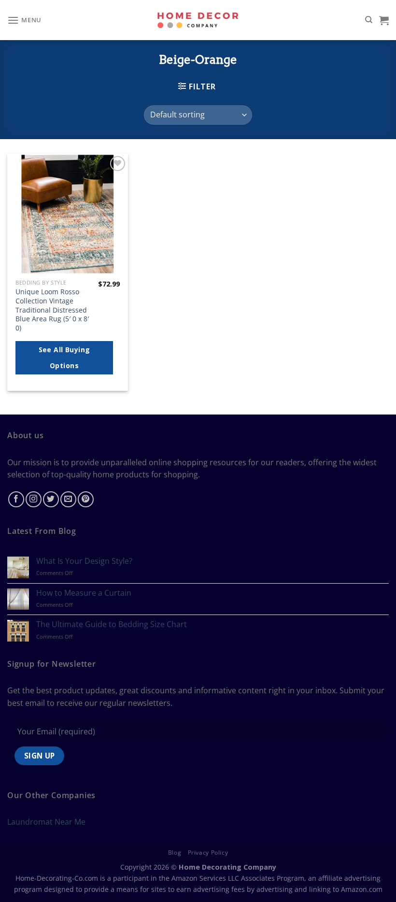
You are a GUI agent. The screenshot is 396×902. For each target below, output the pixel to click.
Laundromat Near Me (46, 821)
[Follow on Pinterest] (86, 499)
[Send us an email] (68, 499)
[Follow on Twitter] (51, 499)
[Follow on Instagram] (34, 499)
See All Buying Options (64, 358)
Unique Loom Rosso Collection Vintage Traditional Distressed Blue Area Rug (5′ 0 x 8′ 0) (52, 309)
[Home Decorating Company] (198, 20)
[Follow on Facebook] (16, 499)
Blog (174, 852)
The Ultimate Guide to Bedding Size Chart (111, 624)
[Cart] (384, 20)
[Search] (368, 20)
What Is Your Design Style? (84, 561)
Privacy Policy (208, 852)
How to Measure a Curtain (83, 593)
